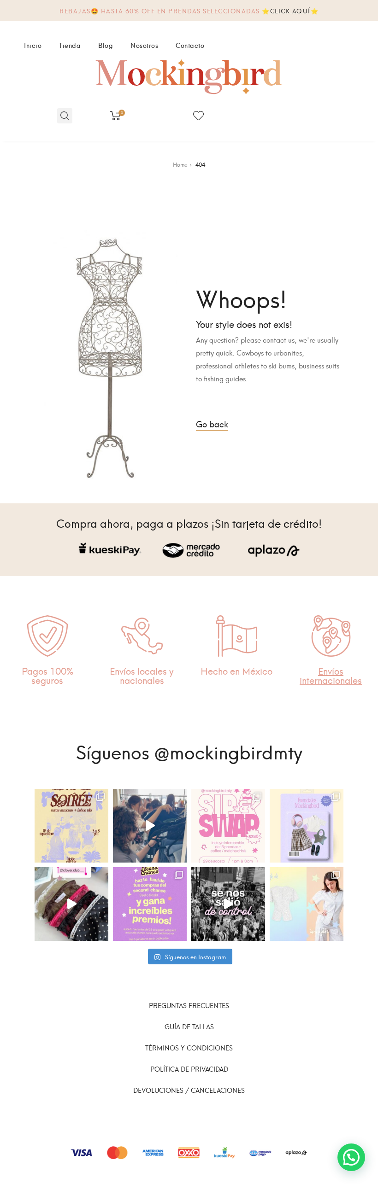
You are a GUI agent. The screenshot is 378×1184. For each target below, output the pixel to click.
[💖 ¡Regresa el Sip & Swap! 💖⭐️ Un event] (228, 826)
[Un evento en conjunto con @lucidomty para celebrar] (71, 826)
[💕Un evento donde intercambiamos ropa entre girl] (150, 826)
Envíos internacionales (331, 675)
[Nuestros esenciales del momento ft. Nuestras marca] (306, 826)
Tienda (70, 45)
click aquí (290, 10)
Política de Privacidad (189, 1068)
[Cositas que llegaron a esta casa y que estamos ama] (71, 904)
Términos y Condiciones (189, 1047)
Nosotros (144, 45)
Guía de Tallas (189, 1026)
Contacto (190, 45)
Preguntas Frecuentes (189, 1005)
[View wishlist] (198, 115)
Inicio (32, 45)
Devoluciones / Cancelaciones (189, 1090)
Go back (212, 423)
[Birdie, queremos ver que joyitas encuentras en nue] (150, 904)
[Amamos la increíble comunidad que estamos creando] (228, 904)
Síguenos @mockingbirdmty (189, 750)
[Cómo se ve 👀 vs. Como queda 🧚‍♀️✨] (306, 904)
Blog (105, 45)
